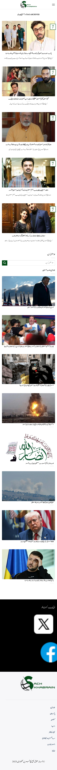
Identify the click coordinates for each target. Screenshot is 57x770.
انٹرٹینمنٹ (51, 744)
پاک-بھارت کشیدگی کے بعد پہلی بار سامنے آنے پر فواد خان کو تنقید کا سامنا (29, 53)
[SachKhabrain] (28, 4)
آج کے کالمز (52, 732)
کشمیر (53, 719)
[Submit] (4, 263)
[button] (53, 4)
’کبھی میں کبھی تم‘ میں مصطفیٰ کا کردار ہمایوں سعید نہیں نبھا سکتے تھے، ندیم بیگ (28, 99)
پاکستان (52, 713)
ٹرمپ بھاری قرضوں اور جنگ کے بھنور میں (40, 307)
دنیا (53, 726)
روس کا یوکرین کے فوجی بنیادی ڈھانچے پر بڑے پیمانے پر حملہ (38, 424)
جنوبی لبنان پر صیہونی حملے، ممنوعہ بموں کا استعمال (42, 502)
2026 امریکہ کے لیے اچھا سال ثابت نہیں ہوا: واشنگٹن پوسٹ (37, 542)
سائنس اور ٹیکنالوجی (48, 738)
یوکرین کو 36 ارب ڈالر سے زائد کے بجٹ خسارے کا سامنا (39, 580)
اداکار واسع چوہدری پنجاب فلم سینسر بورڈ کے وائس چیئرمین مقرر (28, 190)
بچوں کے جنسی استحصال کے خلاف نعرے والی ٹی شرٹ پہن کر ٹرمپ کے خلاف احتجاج (29, 346)
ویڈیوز (53, 750)
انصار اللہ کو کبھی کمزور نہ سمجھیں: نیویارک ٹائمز (40, 463)
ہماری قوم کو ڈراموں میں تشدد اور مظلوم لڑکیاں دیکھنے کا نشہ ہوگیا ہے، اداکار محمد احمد (28, 144)
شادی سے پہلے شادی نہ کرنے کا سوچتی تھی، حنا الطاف (28, 236)
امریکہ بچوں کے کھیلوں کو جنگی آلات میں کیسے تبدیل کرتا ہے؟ (36, 385)
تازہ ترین (52, 707)
